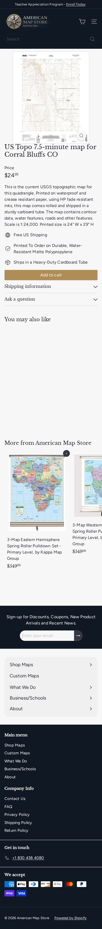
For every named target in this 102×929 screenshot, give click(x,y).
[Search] (92, 39)
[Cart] (82, 21)
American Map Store (63, 443)
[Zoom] (81, 136)
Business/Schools (20, 769)
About (10, 777)
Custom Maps (17, 753)
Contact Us (14, 798)
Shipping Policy (18, 822)
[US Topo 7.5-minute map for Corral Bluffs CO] (37, 378)
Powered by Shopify (70, 918)
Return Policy (16, 830)
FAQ (8, 806)
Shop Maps (14, 745)
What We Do (15, 761)
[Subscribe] (78, 635)
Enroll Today (76, 4)
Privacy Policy (17, 814)
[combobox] (51, 39)
